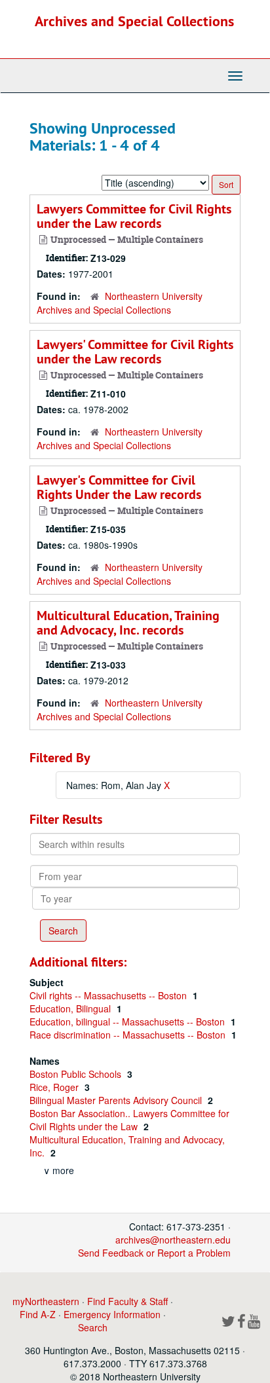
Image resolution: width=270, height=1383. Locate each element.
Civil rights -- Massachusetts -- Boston (109, 995)
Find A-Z (38, 1314)
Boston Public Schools (76, 1073)
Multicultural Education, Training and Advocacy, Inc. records (128, 622)
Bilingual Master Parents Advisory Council (116, 1100)
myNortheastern (45, 1301)
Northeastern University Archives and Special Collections (119, 302)
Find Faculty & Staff (127, 1301)
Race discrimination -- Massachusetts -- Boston (128, 1034)
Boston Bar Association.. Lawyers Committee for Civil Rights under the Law (129, 1120)
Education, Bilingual (71, 1008)
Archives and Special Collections (134, 21)
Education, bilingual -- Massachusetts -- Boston (128, 1021)
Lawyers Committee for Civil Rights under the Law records (134, 216)
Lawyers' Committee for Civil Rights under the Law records (135, 351)
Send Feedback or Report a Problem (154, 1252)
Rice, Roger (55, 1087)
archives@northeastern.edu (173, 1239)
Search (92, 1327)
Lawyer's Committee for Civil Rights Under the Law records (119, 487)
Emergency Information (112, 1314)
